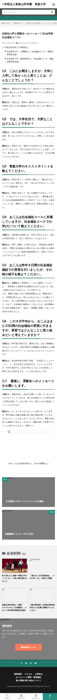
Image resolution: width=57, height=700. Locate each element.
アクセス (28, 674)
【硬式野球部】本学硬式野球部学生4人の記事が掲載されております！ (42, 607)
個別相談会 (21, 698)
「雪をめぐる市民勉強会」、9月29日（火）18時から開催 (42, 576)
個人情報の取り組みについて (28, 680)
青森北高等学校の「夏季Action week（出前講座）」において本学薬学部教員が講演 (14, 607)
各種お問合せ (36, 698)
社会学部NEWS (32, 43)
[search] (52, 12)
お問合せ (39, 674)
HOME (7, 23)
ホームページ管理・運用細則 (28, 677)
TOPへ (50, 698)
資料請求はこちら (28, 647)
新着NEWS (18, 23)
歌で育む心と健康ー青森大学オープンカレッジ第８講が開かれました (14, 578)
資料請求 (18, 674)
